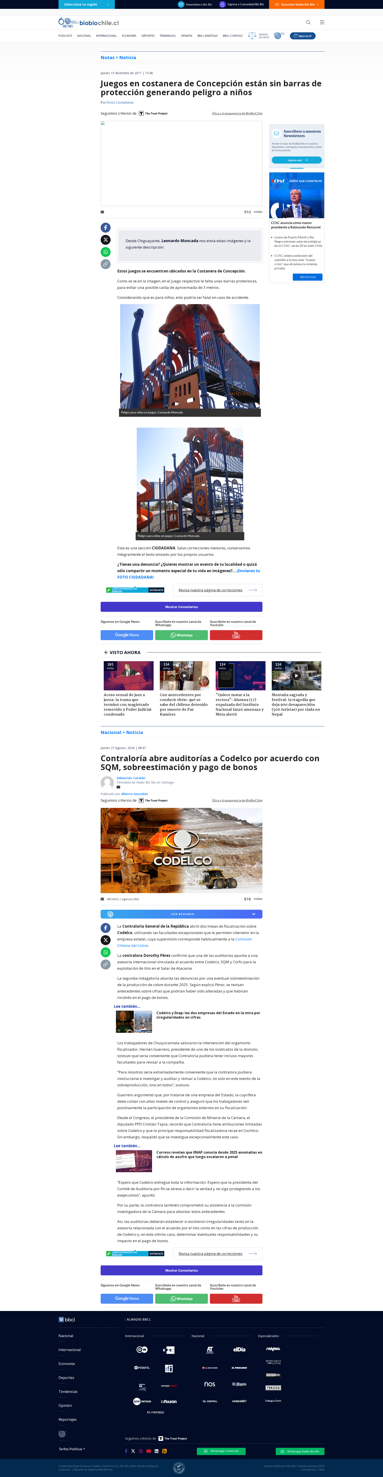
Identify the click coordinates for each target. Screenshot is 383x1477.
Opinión (186, 36)
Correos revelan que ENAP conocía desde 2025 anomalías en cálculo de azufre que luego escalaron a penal (209, 1154)
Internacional (106, 36)
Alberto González (134, 794)
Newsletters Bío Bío (199, 4)
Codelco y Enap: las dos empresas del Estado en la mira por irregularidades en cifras (208, 1015)
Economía (129, 36)
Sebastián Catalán (131, 778)
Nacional (84, 36)
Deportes (148, 36)
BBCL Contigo (233, 36)
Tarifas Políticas (70, 1449)
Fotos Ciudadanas (120, 102)
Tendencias (168, 36)
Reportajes (68, 1419)
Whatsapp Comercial (224, 1451)
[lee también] (135, 1022)
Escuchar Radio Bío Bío (298, 4)
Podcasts (65, 36)
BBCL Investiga (207, 36)
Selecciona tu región (80, 4)
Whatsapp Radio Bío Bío (303, 1451)
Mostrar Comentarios (181, 607)
